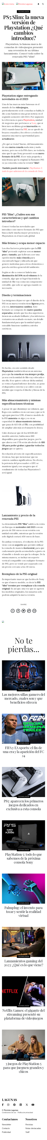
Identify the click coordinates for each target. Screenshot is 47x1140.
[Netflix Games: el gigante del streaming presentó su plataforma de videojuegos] (23, 991)
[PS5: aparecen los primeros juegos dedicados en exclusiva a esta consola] (23, 782)
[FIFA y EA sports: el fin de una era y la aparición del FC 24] (23, 729)
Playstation (28, 120)
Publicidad (6, 1132)
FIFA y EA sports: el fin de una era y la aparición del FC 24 (23, 751)
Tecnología (23, 11)
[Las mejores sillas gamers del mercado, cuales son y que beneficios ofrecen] (23, 675)
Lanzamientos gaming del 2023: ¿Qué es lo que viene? (23, 963)
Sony (33, 123)
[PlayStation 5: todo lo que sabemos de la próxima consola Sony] (23, 835)
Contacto (6, 1128)
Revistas (29, 1124)
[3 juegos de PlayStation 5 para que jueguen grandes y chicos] (23, 1045)
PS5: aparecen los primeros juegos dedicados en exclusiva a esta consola (23, 805)
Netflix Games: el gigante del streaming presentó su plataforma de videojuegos (23, 1014)
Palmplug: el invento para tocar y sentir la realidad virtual (23, 911)
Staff (27, 1132)
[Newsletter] (38, 4)
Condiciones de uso (9, 1112)
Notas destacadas (33, 1128)
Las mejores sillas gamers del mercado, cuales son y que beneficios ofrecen (23, 698)
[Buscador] (43, 4)
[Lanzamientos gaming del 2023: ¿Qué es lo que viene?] (23, 942)
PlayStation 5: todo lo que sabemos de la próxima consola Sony (23, 858)
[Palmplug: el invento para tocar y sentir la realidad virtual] (23, 889)
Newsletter (6, 1124)
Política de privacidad (25, 1112)
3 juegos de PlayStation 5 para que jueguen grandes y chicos (23, 1067)
